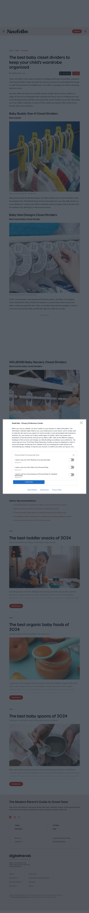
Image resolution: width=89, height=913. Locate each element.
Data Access (44, 490)
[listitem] (44, 455)
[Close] (82, 423)
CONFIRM (29, 482)
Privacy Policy (57, 490)
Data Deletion (32, 490)
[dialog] (44, 456)
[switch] (71, 459)
